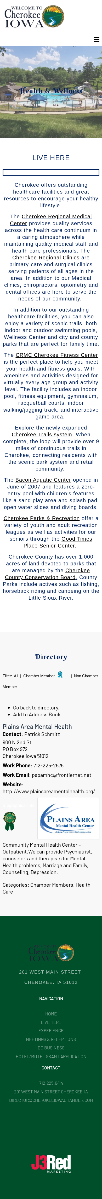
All (16, 676)
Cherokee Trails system (42, 434)
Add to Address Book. (37, 714)
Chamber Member (39, 676)
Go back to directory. (36, 707)
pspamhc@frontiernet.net (61, 775)
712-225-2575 (48, 765)
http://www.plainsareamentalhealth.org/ (49, 791)
